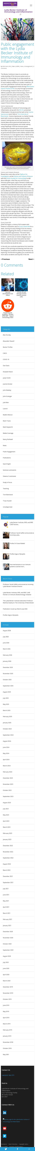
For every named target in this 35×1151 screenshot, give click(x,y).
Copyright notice (23, 1144)
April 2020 (6, 975)
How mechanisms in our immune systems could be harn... (20, 566)
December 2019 (8, 987)
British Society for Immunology (16, 178)
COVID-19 (6, 359)
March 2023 (6, 827)
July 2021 (6, 889)
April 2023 (6, 821)
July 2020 (6, 962)
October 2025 (7, 680)
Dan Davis (6, 366)
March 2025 (6, 710)
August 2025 (7, 692)
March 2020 (6, 981)
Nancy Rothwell (8, 439)
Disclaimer (4, 1144)
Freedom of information (16, 1146)
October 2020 (7, 944)
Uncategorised (28, 66)
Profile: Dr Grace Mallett (17, 543)
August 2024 (7, 741)
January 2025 (7, 723)
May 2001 (6, 1054)
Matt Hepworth (8, 427)
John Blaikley (7, 390)
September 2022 (8, 858)
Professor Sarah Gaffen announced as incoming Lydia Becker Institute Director (18, 585)
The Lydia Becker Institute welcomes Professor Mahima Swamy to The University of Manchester (18, 602)
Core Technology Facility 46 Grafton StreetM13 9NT (10, 1095)
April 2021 (6, 907)
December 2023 (8, 778)
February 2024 (7, 772)
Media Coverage (8, 433)
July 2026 (6, 637)
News (21, 66)
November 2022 (8, 852)
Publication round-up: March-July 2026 (15, 609)
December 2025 (8, 667)
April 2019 (6, 1018)
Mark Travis (7, 421)
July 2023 (6, 809)
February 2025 (7, 716)
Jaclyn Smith (7, 378)
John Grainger (7, 396)
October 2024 (7, 729)
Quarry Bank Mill (24, 226)
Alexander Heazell (8, 341)
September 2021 (8, 882)
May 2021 (6, 901)
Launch (5, 409)
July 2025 (6, 698)
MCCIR (21, 110)
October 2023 (7, 790)
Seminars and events (9, 470)
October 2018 (7, 1048)
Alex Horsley (7, 335)
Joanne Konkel (7, 384)
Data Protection (12, 1144)
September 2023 (8, 796)
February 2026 (7, 655)
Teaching (6, 488)
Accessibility (4, 1146)
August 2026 (7, 630)
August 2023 (7, 803)
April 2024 (6, 759)
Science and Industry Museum (23, 176)
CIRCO (5, 353)
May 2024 (6, 753)
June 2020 (6, 968)
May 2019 (6, 1011)
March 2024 (6, 766)
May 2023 (6, 815)
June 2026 (6, 643)
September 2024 (8, 735)
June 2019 (6, 1005)
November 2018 (8, 1042)
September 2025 (8, 686)
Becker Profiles (7, 347)
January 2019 (7, 1036)
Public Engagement (9, 452)
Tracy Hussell (7, 501)
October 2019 (7, 999)
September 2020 (8, 950)
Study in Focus (7, 482)
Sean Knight (7, 464)
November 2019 (8, 993)
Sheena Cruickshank (9, 476)
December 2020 (8, 932)
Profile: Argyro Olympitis (17, 554)
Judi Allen (6, 402)
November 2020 (8, 938)
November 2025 (8, 674)
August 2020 (7, 956)
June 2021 (6, 895)
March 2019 (6, 1024)
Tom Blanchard (8, 495)
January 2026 (7, 661)
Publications (7, 458)
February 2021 (7, 919)
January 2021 (7, 925)
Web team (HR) (6, 66)
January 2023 (7, 839)
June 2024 (6, 747)
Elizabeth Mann (8, 372)
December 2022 (8, 846)
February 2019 (7, 1030)
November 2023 (8, 784)
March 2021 (6, 913)
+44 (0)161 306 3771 (8, 1075)
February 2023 (7, 833)
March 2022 (6, 870)
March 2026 (6, 649)
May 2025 (6, 704)
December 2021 (8, 876)
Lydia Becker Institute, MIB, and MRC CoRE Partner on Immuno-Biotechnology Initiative (17, 594)
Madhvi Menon (7, 415)
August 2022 (7, 864)
